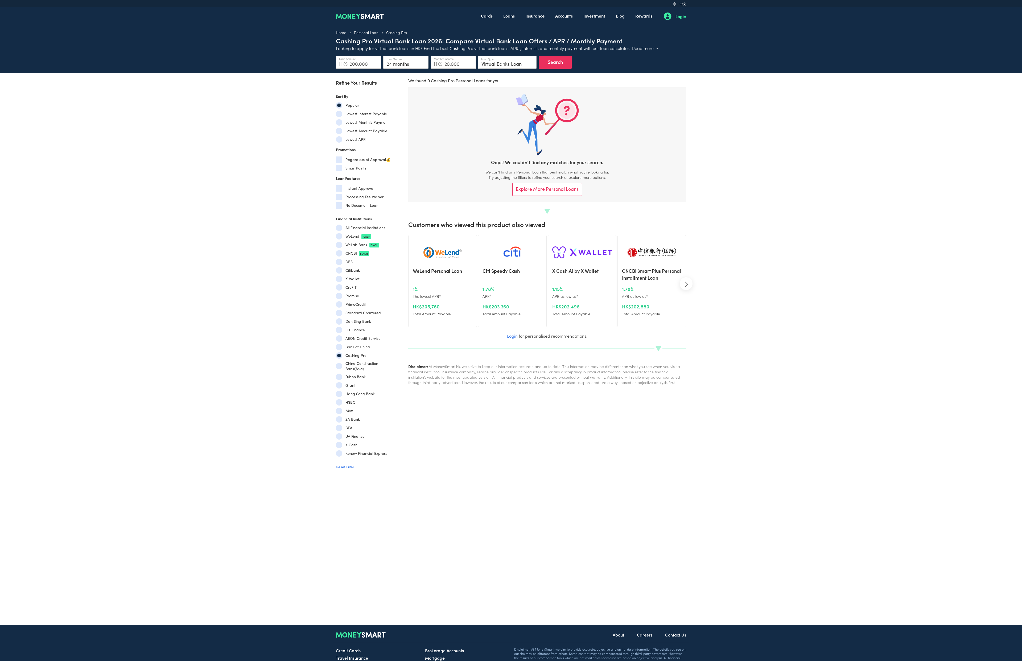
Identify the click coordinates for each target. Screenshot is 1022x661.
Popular (352, 105)
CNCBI (356, 253)
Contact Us (675, 635)
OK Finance (355, 329)
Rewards (643, 16)
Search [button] (555, 62)
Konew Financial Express (366, 453)
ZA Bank (352, 419)
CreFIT (351, 287)
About (618, 635)
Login (680, 16)
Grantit (351, 385)
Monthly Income (444, 59)
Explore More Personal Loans (547, 188)
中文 (683, 3)
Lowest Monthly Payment (367, 122)
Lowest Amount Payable (366, 130)
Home (341, 32)
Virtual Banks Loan (501, 64)
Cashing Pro (396, 32)
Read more (645, 48)
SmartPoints (355, 168)
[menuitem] (487, 16)
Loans (509, 16)
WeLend (357, 236)
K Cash (351, 444)
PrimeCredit (355, 304)
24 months (398, 64)
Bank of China (357, 346)
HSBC (350, 402)
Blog (620, 16)
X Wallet (352, 278)
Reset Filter (345, 466)
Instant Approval (359, 188)
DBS (349, 261)
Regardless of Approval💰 (367, 159)
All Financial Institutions (365, 227)
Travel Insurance (352, 658)
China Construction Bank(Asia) (361, 366)
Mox (349, 410)
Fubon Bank (355, 376)
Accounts (564, 16)
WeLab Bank (361, 244)
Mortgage (435, 658)
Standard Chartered (363, 312)
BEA (348, 427)
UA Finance (355, 436)
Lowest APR (355, 139)
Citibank (352, 270)
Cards (487, 16)
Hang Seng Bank (360, 393)
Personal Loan (366, 32)
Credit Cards (348, 650)
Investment (594, 16)
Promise (352, 295)
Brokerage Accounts (444, 650)
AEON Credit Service (363, 338)
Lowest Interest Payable (366, 113)
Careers (644, 635)
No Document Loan (361, 205)
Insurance (535, 16)
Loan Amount (347, 59)
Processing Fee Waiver (364, 196)
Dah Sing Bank (358, 321)
